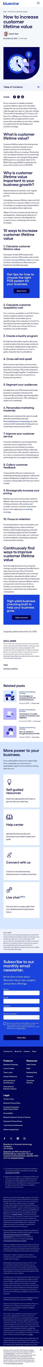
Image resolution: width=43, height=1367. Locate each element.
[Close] (41, 1350)
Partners (29, 1076)
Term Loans (7, 1072)
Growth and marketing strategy (17, 11)
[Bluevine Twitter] (11, 1138)
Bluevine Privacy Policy (11, 1103)
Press (34, 1051)
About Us (18, 1051)
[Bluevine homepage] (11, 3)
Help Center (31, 1064)
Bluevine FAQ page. (15, 658)
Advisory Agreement (11, 1129)
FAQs (28, 1068)
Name (6, 989)
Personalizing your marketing (16, 421)
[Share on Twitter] (18, 96)
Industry (7, 1006)
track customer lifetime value (18, 259)
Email (6, 998)
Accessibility (8, 1113)
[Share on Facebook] (14, 96)
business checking (10, 669)
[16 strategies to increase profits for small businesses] (10, 696)
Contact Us (7, 1051)
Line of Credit (8, 1068)
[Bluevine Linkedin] (18, 1138)
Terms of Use (8, 1099)
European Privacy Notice (12, 1121)
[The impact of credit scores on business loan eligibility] (10, 714)
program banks (17, 1158)
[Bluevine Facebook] (4, 1138)
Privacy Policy (21, 1028)
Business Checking (10, 1064)
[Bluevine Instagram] (24, 1138)
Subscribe (21, 1038)
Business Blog (31, 1072)
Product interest (10, 1014)
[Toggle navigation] (38, 3)
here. (31, 1334)
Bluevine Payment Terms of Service (16, 1117)
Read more (21, 291)
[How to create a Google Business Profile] (10, 732)
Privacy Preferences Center (14, 1363)
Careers (27, 1051)
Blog (4, 11)
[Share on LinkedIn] (22, 96)
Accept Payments (10, 1076)
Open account (21, 617)
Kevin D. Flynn (13, 34)
